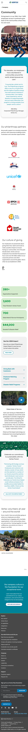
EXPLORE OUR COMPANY (14, 604)
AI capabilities (4, 623)
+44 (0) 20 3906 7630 (20, 713)
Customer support (5, 674)
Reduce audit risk (5, 644)
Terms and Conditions (6, 722)
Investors (3, 668)
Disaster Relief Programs (11, 384)
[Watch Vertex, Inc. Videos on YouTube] (12, 707)
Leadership (4, 663)
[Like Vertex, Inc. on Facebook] (2, 707)
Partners (3, 630)
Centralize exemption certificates (9, 649)
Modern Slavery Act (6, 725)
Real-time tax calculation (7, 637)
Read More (8, 352)
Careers (3, 660)
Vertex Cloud (4, 621)
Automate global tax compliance (9, 639)
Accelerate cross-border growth (9, 647)
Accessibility (4, 724)
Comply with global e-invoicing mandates (11, 642)
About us (3, 655)
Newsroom (4, 658)
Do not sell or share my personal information (12, 727)
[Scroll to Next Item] (23, 548)
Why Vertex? (4, 618)
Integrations (4, 626)
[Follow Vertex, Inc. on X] (5, 707)
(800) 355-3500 (6, 713)
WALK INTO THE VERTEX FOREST (14, 494)
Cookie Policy (13, 724)
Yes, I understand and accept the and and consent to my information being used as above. (13, 696)
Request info (4, 676)
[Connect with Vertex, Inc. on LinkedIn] (9, 707)
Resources (3, 628)
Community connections (7, 665)
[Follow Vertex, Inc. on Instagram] (16, 707)
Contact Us (6, 704)
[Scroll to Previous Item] (4, 548)
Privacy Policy (13, 696)
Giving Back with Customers (9, 370)
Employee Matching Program (10, 378)
